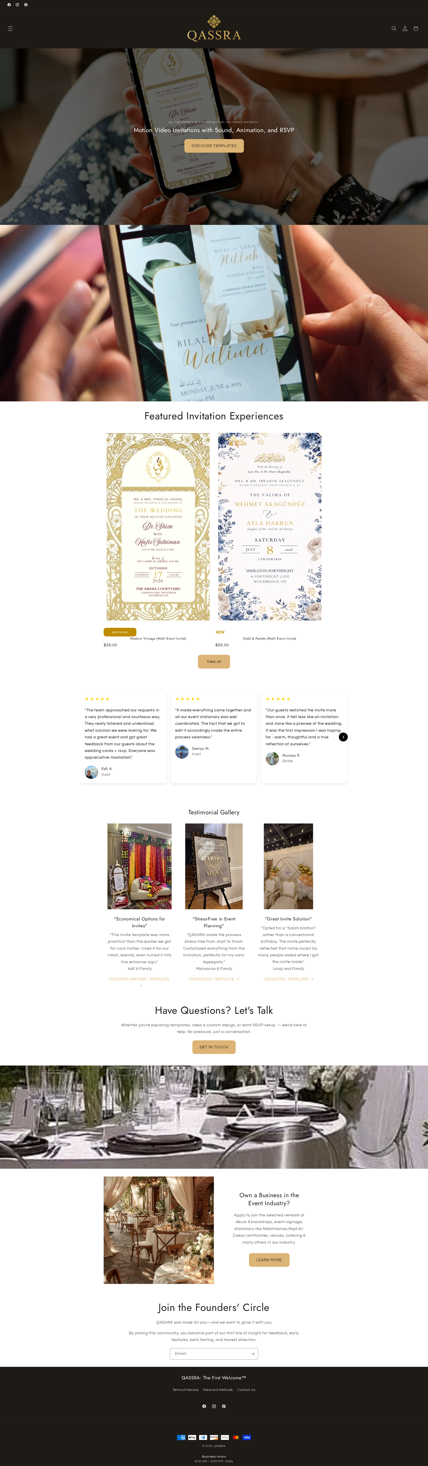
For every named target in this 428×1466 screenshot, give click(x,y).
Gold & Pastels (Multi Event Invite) (269, 638)
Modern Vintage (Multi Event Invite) (158, 638)
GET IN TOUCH (214, 1047)
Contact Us (246, 1390)
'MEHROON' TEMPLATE (211, 979)
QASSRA (220, 1446)
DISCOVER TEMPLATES (214, 146)
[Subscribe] (252, 1354)
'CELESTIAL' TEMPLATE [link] (286, 979)
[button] (10, 28)
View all (214, 661)
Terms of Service (186, 1390)
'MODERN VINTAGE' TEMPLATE (139, 979)
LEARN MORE (269, 1260)
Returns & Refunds (218, 1390)
